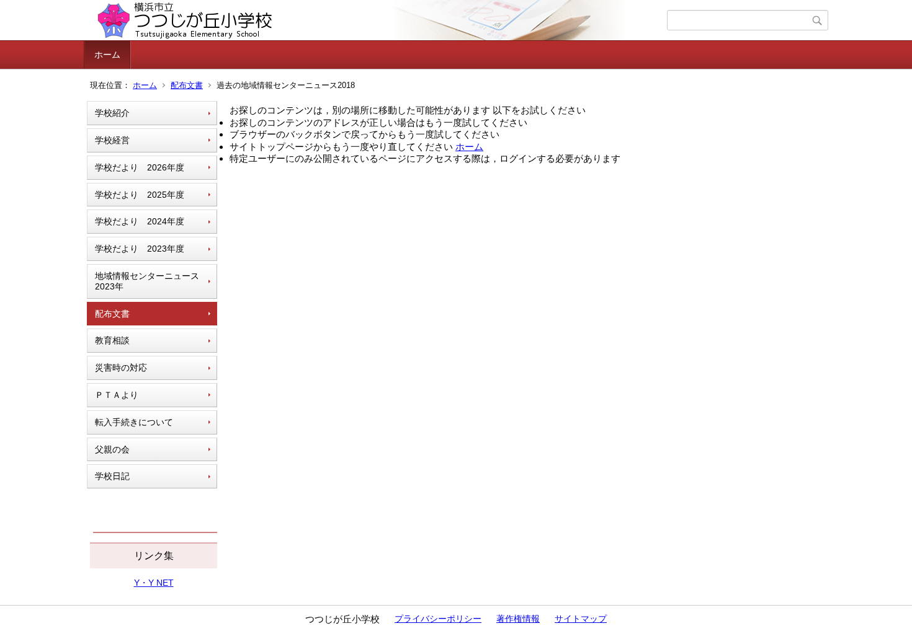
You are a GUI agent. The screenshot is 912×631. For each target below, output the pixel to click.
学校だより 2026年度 (139, 167)
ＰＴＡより (116, 395)
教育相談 (112, 340)
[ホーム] (377, 20)
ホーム (107, 55)
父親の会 (112, 449)
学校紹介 (112, 113)
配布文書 (187, 85)
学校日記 (112, 476)
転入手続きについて (134, 422)
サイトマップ (581, 619)
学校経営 (112, 140)
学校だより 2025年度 (139, 195)
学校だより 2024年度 (139, 221)
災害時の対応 (121, 368)
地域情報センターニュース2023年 (147, 281)
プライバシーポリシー (438, 619)
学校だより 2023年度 (139, 249)
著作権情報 (518, 619)
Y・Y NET (154, 583)
